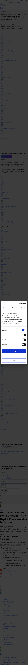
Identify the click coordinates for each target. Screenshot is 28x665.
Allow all (14, 351)
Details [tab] (14, 307)
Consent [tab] (5, 307)
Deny (14, 360)
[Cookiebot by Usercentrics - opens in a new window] (19, 303)
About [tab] (23, 307)
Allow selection (14, 356)
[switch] (24, 335)
